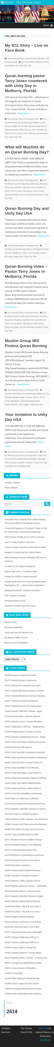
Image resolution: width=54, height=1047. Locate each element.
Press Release (29, 133)
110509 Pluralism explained (17, 865)
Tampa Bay (18, 256)
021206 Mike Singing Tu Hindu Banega (22, 978)
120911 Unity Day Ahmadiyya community (23, 793)
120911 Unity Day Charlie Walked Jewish (23, 783)
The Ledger (24, 404)
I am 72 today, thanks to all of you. (20, 542)
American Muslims (16, 58)
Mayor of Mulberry (35, 249)
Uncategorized (31, 119)
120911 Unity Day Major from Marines (22, 768)
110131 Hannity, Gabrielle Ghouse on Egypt (24, 896)
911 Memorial (11, 122)
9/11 (44, 119)
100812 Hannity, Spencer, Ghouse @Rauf (23, 953)
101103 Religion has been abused (19, 917)
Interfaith (16, 394)
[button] (46, 25)
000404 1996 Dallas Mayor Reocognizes (23, 994)
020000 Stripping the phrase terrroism (23, 989)
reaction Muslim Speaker (30, 195)
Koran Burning (25, 122)
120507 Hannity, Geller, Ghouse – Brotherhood (26, 819)
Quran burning (11, 195)
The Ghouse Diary (15, 119)
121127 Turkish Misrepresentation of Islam (24, 691)
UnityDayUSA (24, 466)
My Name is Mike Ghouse (16, 637)
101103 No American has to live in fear (22, 927)
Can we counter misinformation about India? (25, 547)
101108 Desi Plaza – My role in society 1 (22, 911)
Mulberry (17, 253)
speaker (21, 462)
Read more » (24, 113)
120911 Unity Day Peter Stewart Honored (23, 762)
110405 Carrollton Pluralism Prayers (21, 875)
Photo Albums (11, 488)
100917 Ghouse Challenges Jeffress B (21, 937)
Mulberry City (42, 394)
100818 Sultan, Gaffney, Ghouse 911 (20, 947)
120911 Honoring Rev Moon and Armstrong (25, 804)
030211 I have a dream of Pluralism (20, 968)
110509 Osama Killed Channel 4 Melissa (22, 870)
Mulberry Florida (19, 126)
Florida (21, 184)
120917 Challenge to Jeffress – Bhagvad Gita (25, 727)
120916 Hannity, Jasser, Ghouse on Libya (23, 732)
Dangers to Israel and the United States (23, 552)
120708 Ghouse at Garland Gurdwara (21, 814)
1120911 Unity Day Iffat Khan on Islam (22, 834)
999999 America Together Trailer (20, 675)
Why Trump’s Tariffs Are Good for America (24, 537)
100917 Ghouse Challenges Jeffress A (22, 942)
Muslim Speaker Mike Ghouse (18, 397)
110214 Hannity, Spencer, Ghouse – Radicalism (26, 886)
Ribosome (43, 1028)
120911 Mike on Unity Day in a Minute (21, 798)
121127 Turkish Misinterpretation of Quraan (25, 696)
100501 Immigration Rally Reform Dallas (23, 963)
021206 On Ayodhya (14, 973)
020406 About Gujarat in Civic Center (22, 983)
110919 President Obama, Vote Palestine (23, 845)
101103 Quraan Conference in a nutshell (23, 922)
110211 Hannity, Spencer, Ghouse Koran (23, 891)
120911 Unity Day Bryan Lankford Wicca (23, 788)
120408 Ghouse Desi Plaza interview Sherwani (26, 824)
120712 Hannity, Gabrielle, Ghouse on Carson (25, 809)
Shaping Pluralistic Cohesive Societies (22, 590)
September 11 (11, 66)
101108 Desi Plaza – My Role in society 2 (23, 906)
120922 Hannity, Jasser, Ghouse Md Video (23, 721)
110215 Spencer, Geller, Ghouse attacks (22, 881)
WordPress (45, 1040)
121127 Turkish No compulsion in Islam (23, 685)
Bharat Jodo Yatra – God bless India (21, 571)
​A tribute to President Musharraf (20, 566)
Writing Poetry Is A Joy (15, 601)
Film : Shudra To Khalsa (15, 595)
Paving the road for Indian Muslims (21, 576)
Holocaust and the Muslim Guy (19, 632)
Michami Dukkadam (14, 627)
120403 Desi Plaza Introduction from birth (24, 829)
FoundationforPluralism (26, 459)
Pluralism (27, 191)
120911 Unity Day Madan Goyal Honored (23, 773)
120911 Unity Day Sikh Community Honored (25, 752)
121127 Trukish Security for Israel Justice (23, 706)
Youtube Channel (12, 483)
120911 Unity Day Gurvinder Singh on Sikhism (25, 778)
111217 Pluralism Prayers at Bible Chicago (23, 840)
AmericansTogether (27, 455)
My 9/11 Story (11, 622)
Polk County (38, 191)
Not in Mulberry (39, 130)
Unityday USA (11, 466)
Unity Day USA (24, 66)
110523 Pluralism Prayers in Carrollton (22, 860)
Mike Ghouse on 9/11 (39, 62)
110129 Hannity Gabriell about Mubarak (22, 901)
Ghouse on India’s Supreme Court (20, 606)
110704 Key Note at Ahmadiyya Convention (24, 855)
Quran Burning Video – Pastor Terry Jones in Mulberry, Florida (26, 271)
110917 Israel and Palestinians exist (21, 850)
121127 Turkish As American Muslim (21, 701)
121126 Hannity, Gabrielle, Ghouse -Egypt (23, 711)
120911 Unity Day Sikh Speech (18, 747)
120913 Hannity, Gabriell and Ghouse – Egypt (25, 737)
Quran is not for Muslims (16, 643)
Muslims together (22, 187)
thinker (29, 462)
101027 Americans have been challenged (23, 932)
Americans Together (35, 58)
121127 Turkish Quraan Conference (21, 680)
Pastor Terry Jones (13, 133)
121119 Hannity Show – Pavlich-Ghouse (22, 716)
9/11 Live (25, 62)
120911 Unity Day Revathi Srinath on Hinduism (26, 757)
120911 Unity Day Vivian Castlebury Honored (25, 742)
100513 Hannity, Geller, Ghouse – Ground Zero (26, 958)
